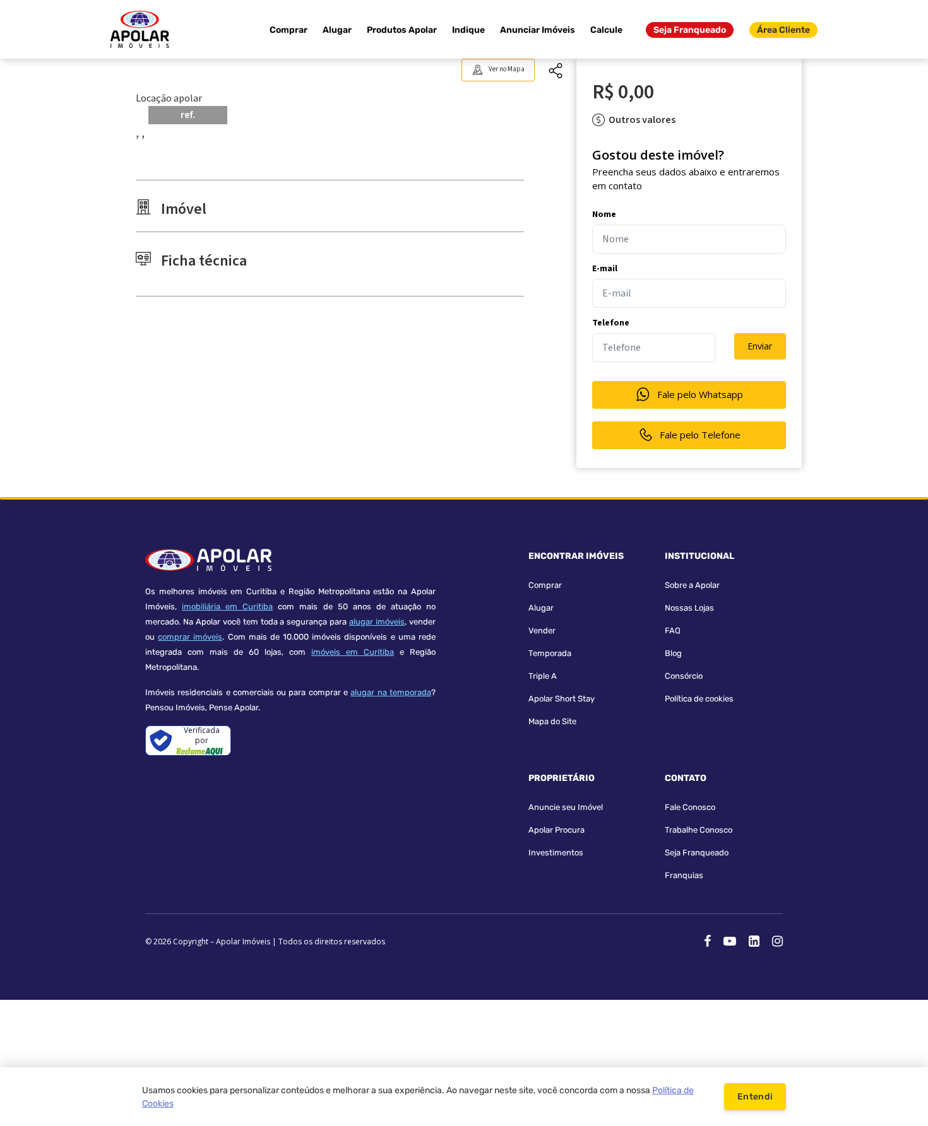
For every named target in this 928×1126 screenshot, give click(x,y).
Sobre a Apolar (692, 585)
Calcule (606, 30)
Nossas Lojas (689, 608)
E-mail (604, 268)
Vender (542, 630)
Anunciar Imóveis (537, 30)
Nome (604, 214)
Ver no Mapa (507, 69)
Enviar (759, 346)
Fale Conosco (690, 807)
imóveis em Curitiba (352, 652)
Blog (673, 653)
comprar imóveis (190, 637)
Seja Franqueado (689, 30)
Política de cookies (699, 698)
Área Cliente (783, 30)
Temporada (549, 653)
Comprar (288, 30)
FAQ (673, 630)
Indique (468, 30)
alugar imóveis (377, 621)
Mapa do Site (552, 721)
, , (140, 133)
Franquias (684, 875)
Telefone (610, 323)
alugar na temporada (390, 692)
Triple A (542, 676)
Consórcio (684, 676)
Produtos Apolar (402, 30)
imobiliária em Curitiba (227, 606)
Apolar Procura (556, 830)
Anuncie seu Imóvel (565, 807)
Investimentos (555, 852)
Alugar (337, 30)
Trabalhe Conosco (698, 830)
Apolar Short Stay (561, 698)
